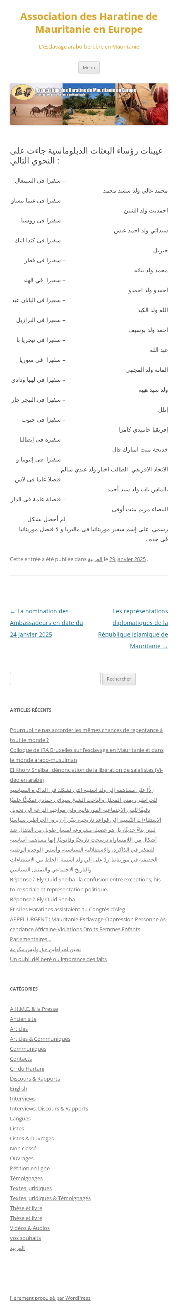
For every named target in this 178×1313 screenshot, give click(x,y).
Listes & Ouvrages (32, 1138)
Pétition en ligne (30, 1168)
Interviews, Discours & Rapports (49, 1108)
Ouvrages (22, 1158)
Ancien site (23, 1019)
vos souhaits (25, 1238)
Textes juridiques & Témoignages (50, 1198)
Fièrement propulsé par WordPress (50, 1297)
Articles (19, 1028)
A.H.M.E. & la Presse (34, 1009)
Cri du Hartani (27, 1068)
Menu (89, 67)
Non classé (23, 1148)
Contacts (21, 1058)
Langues (20, 1118)
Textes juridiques (31, 1188)
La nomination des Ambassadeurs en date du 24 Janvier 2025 (46, 622)
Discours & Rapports (35, 1078)
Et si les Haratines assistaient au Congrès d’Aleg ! (68, 909)
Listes (17, 1128)
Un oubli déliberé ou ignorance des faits (58, 959)
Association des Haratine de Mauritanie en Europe (89, 23)
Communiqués (28, 1048)
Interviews (23, 1098)
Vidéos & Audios (30, 1228)
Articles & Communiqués (40, 1038)
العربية (95, 559)
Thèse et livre (26, 1208)
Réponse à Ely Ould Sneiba (42, 899)
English (18, 1088)
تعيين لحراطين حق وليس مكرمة (45, 949)
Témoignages (26, 1178)
